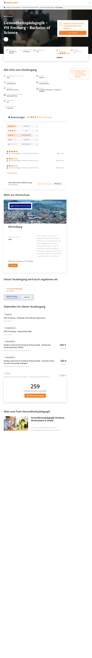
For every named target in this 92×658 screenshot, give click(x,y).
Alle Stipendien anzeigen (35, 396)
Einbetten (59, 57)
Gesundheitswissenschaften (30, 7)
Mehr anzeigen (12, 173)
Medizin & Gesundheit (13, 7)
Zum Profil (13, 265)
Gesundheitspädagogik (47, 7)
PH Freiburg (15, 226)
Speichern (6, 39)
